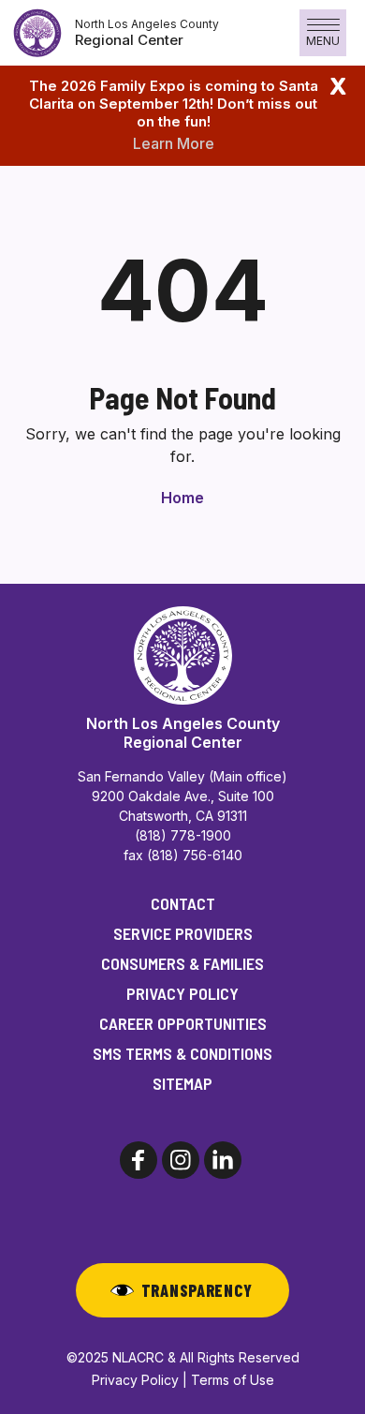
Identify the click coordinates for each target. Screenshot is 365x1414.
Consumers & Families (182, 963)
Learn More (173, 143)
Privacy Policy (182, 993)
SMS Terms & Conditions (182, 1053)
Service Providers (183, 933)
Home (182, 497)
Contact (183, 903)
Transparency (197, 1290)
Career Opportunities (183, 1023)
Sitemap (182, 1083)
